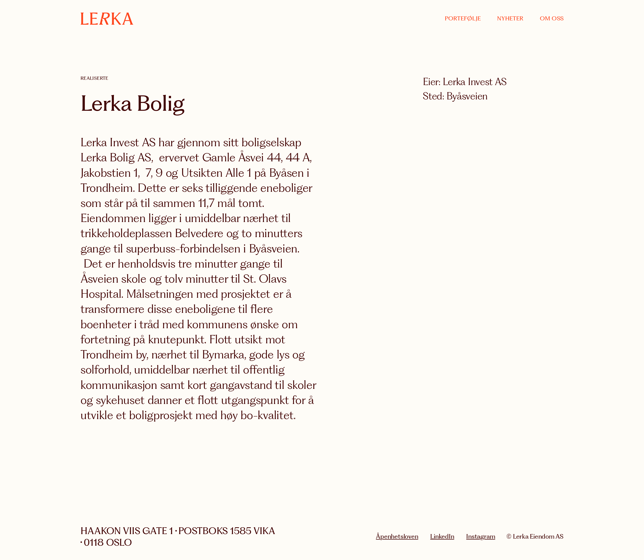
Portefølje (463, 18)
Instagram (480, 536)
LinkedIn (442, 536)
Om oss (552, 18)
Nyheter (510, 18)
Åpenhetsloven (397, 536)
